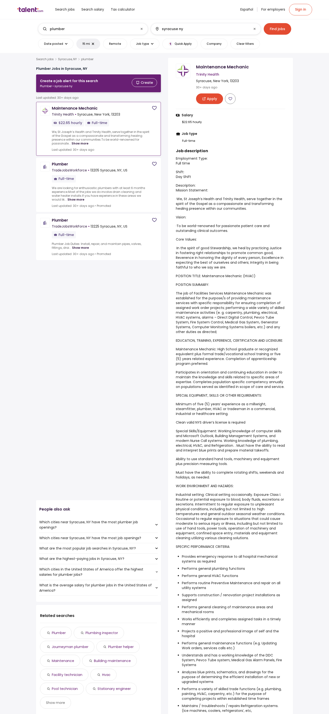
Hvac (106, 674)
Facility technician (67, 674)
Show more (80, 143)
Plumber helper (121, 646)
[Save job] (154, 108)
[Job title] (89, 29)
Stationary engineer (114, 688)
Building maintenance (112, 660)
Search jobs (45, 59)
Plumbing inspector (102, 632)
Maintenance (63, 660)
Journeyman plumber (70, 646)
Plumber (59, 632)
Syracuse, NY (67, 59)
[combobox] (93, 29)
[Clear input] (141, 29)
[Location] (202, 29)
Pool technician (65, 688)
